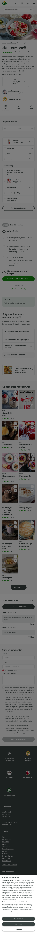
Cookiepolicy (13, 899)
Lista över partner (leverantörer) (10, 913)
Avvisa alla (18, 924)
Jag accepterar (18, 919)
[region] (18, 904)
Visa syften (18, 929)
